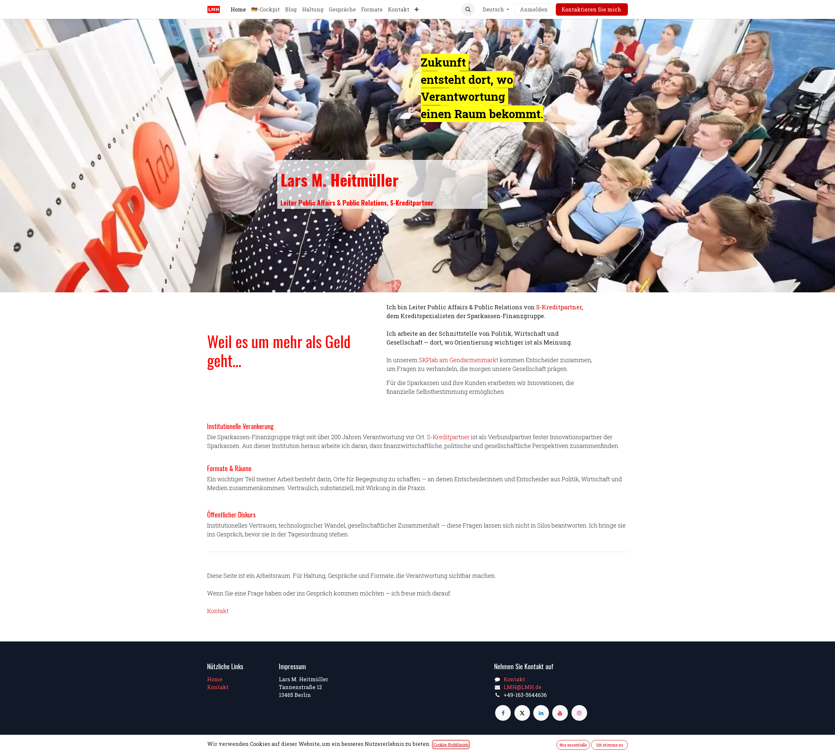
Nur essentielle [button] (573, 744)
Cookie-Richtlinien (450, 744)
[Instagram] (579, 713)
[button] (468, 9)
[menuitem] (238, 9)
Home (214, 679)
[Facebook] (503, 713)
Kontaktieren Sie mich (591, 9)
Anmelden (534, 9)
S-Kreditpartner (559, 307)
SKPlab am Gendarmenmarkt (458, 360)
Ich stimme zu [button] (609, 744)
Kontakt (218, 611)
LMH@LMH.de (522, 687)
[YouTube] (560, 713)
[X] (522, 713)
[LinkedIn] (541, 713)
